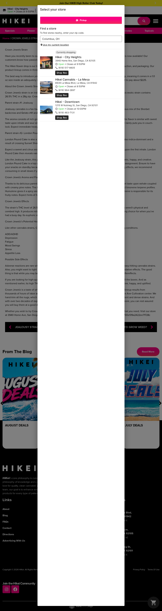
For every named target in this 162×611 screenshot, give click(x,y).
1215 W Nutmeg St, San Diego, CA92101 (76, 105)
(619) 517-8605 (66, 67)
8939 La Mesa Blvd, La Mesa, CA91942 (76, 82)
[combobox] (78, 39)
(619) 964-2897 (66, 90)
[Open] (119, 39)
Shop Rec (62, 72)
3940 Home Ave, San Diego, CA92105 (75, 60)
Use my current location (56, 44)
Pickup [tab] (83, 20)
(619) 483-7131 (66, 112)
